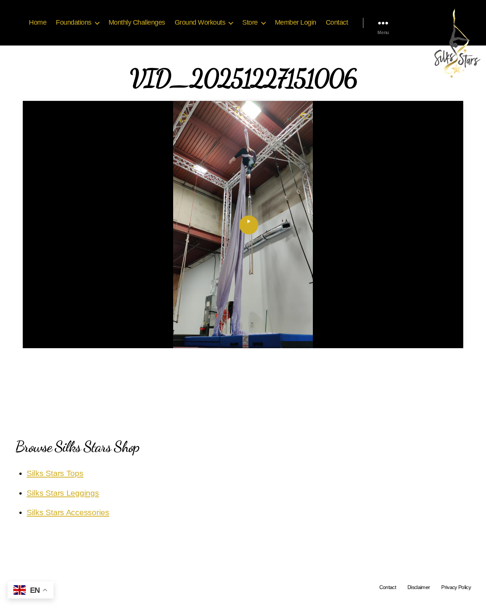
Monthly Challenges (137, 22)
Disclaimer (418, 587)
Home (37, 22)
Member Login (295, 22)
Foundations (74, 22)
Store (250, 22)
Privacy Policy (456, 587)
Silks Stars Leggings (63, 493)
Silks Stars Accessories (68, 512)
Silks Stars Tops (55, 473)
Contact (337, 22)
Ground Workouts (200, 22)
